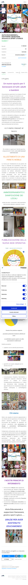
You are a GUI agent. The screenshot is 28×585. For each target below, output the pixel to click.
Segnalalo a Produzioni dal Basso (9, 568)
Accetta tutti (14, 308)
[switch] (24, 290)
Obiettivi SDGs (24, 72)
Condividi (4, 41)
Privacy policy (23, 576)
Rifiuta (14, 316)
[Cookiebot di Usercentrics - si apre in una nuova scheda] (20, 268)
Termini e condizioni (11, 576)
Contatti (4, 66)
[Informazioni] (25, 54)
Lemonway (24, 579)
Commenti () (11, 72)
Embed (6, 559)
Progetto (4, 72)
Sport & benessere (22, 57)
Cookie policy (18, 576)
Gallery (17, 72)
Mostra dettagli (20, 304)
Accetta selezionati (14, 312)
